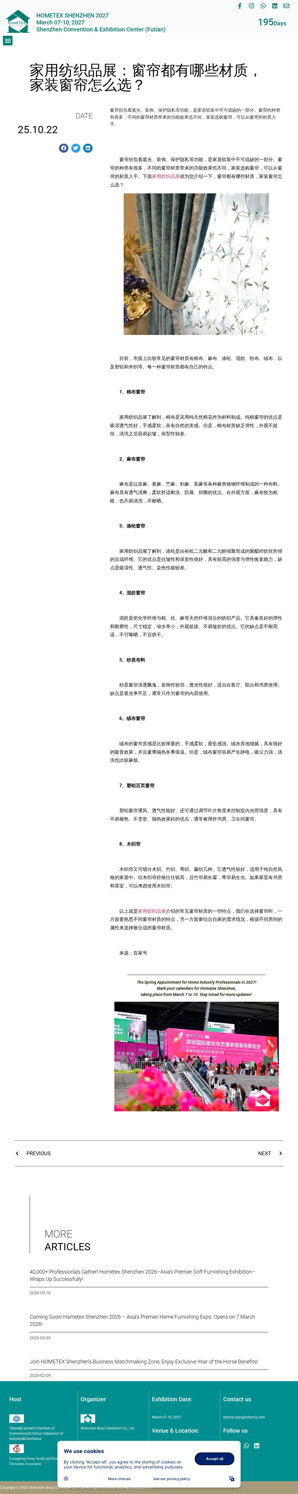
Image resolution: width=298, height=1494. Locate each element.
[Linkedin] (275, 6)
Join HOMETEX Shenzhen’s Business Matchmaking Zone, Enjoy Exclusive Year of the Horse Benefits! (144, 1361)
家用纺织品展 (166, 176)
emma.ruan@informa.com (244, 1417)
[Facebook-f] (240, 6)
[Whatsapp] (263, 6)
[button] (8, 40)
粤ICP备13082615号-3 (134, 1488)
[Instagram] (251, 6)
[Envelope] (286, 6)
